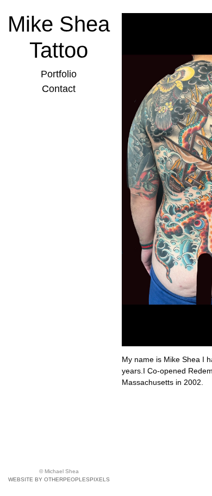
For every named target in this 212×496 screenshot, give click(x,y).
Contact (59, 88)
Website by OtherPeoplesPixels (59, 479)
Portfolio (59, 74)
